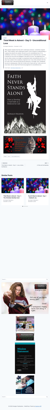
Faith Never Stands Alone (15, 67)
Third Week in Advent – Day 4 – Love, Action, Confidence (12, 165)
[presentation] (12, 185)
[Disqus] (25, 228)
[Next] (47, 191)
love (9, 156)
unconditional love (15, 156)
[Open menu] (47, 3)
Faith (5, 156)
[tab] (22, 206)
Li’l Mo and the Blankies (43, 164)
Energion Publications (9, 46)
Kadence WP (38, 406)
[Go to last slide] (3, 191)
